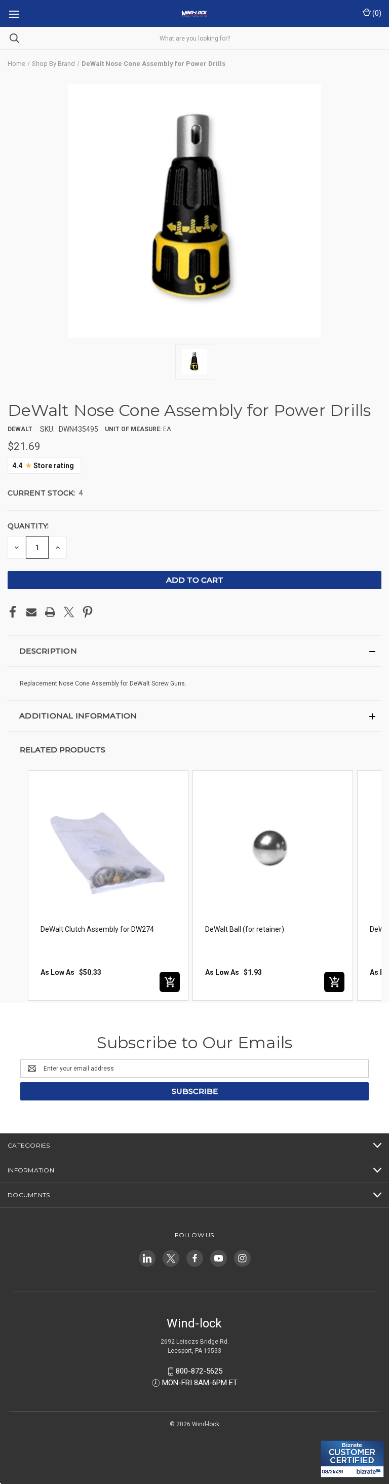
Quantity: (28, 525)
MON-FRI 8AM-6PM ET (200, 1382)
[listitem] (108, 885)
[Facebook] (13, 612)
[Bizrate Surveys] (334, 1434)
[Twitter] (69, 612)
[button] (194, 651)
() (376, 13)
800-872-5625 (199, 1371)
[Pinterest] (88, 612)
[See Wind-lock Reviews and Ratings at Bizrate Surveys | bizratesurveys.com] (352, 1458)
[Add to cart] (170, 982)
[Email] (31, 612)
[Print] (50, 612)
